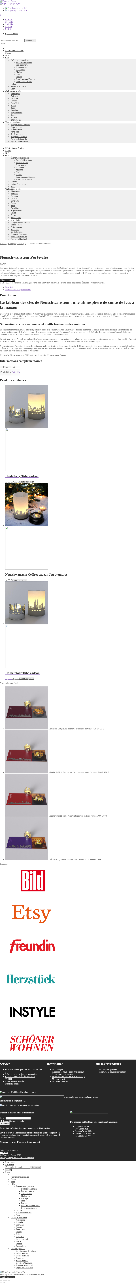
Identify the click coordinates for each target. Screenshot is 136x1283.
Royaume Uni (16, 113)
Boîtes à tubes (16, 127)
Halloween (20, 70)
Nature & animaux (18, 86)
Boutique (12, 243)
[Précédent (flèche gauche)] (1, 1282)
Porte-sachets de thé (19, 139)
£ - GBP (8, 26)
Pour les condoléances (25, 79)
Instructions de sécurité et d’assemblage (68, 1076)
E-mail (3, 1118)
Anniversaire (21, 67)
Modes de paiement (60, 1081)
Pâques (19, 77)
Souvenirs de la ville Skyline (54, 283)
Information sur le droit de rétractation (21, 1074)
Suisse (13, 115)
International (16, 120)
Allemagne (15, 93)
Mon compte (57, 1069)
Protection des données (15, 1081)
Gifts (7, 58)
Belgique (14, 98)
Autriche (14, 96)
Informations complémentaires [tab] (18, 290)
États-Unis (15, 103)
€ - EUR (8, 19)
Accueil (3, 243)
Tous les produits (12, 122)
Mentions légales (12, 1084)
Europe (14, 117)
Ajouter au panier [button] (26, 482)
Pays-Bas (14, 110)
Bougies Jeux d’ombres (20, 124)
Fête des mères (22, 65)
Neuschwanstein (98, 283)
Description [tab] (10, 287)
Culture (14, 84)
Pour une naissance (24, 81)
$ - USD (8, 29)
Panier (8, 1170)
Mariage (19, 72)
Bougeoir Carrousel (19, 136)
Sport (13, 89)
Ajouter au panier (7, 280)
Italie (13, 108)
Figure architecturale (19, 141)
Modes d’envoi (58, 1079)
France (8, 53)
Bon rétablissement (24, 62)
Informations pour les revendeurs (112, 1072)
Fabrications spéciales (14, 50)
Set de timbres (16, 134)
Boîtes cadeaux (17, 129)
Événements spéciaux (20, 60)
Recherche (30, 41)
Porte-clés (15, 132)
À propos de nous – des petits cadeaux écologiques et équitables (68, 1073)
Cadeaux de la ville (13, 91)
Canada (14, 101)
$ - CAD (9, 24)
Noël (7, 55)
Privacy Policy (6, 1157)
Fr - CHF (9, 22)
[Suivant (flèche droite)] (4, 1282)
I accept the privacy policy (14, 1121)
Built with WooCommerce (23, 1157)
